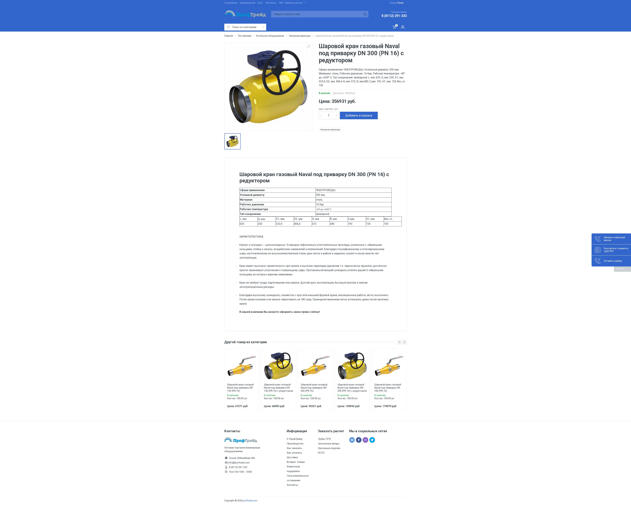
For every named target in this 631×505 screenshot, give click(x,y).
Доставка (292, 457)
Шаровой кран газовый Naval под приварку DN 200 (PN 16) (314, 387)
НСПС (321, 452)
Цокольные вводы (328, 443)
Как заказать (294, 448)
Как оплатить (294, 452)
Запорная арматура (330, 129)
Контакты (271, 3)
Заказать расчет (294, 2)
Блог (260, 3)
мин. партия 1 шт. (328, 109)
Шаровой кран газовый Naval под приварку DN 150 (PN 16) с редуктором (278, 387)
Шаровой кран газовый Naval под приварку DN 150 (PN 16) (240, 387)
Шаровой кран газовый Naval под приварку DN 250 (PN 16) (387, 387)
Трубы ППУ (324, 438)
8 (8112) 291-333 (394, 16)
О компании (230, 3)
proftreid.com (250, 500)
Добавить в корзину (358, 115)
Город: (396, 2)
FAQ (281, 3)
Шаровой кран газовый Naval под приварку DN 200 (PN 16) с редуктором (352, 387)
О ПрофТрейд (294, 438)
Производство (247, 3)
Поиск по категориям (244, 27)
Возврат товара (296, 461)
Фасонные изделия (329, 448)
